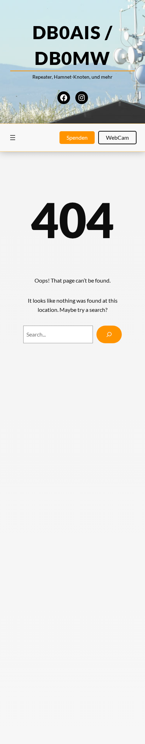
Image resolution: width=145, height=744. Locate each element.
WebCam (117, 137)
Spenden (77, 137)
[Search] (108, 334)
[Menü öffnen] (12, 137)
